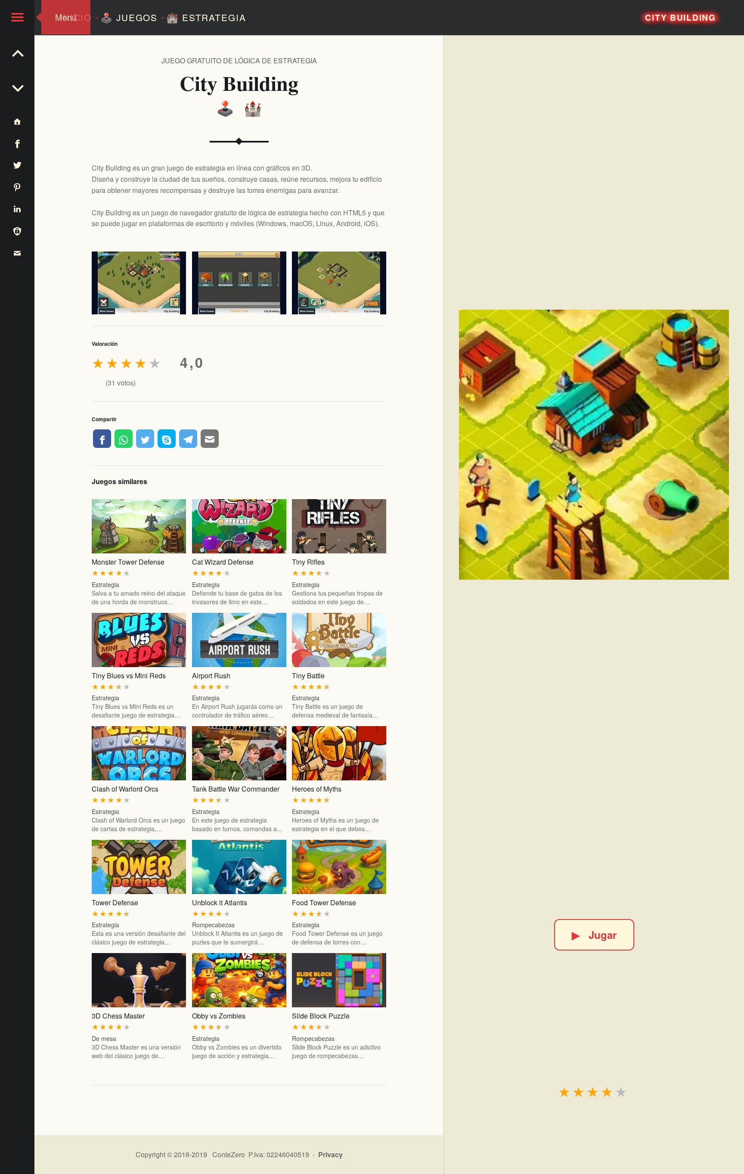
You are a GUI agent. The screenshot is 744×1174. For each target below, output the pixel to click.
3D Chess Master (118, 1016)
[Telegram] (188, 438)
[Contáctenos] (17, 253)
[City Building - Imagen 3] (339, 283)
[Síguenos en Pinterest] (17, 187)
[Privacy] (17, 231)
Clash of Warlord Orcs (125, 789)
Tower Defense (115, 902)
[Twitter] (145, 438)
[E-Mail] (210, 438)
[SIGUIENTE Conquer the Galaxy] (17, 51)
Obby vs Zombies (218, 1016)
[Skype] (167, 438)
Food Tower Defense (324, 902)
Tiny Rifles (308, 562)
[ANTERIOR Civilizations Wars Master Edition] (17, 86)
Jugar (594, 934)
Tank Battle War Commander (235, 789)
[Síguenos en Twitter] (17, 165)
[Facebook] (102, 438)
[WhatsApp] (124, 438)
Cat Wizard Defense (223, 562)
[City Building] (594, 445)
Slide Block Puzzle (321, 1016)
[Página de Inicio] (17, 121)
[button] (17, 17)
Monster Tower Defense (128, 562)
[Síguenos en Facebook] (17, 143)
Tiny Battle (308, 675)
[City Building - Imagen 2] (239, 283)
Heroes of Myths (316, 789)
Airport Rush (211, 675)
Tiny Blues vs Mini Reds (129, 675)
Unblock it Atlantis (219, 902)
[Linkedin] (17, 209)
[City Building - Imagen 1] (139, 283)
